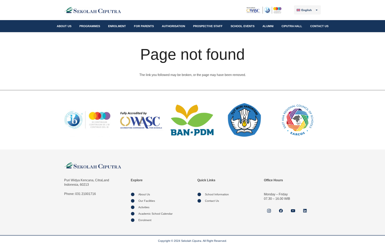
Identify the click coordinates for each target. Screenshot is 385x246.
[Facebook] (281, 211)
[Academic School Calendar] (134, 213)
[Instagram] (269, 211)
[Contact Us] (201, 201)
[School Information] (201, 194)
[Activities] (134, 207)
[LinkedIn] (305, 211)
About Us (144, 194)
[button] (73, 26)
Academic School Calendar (155, 213)
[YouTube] (293, 211)
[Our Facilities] (134, 201)
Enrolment (144, 220)
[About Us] (134, 194)
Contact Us (212, 200)
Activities (143, 207)
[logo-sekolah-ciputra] (92, 10)
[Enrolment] (134, 220)
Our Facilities (146, 200)
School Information (217, 194)
